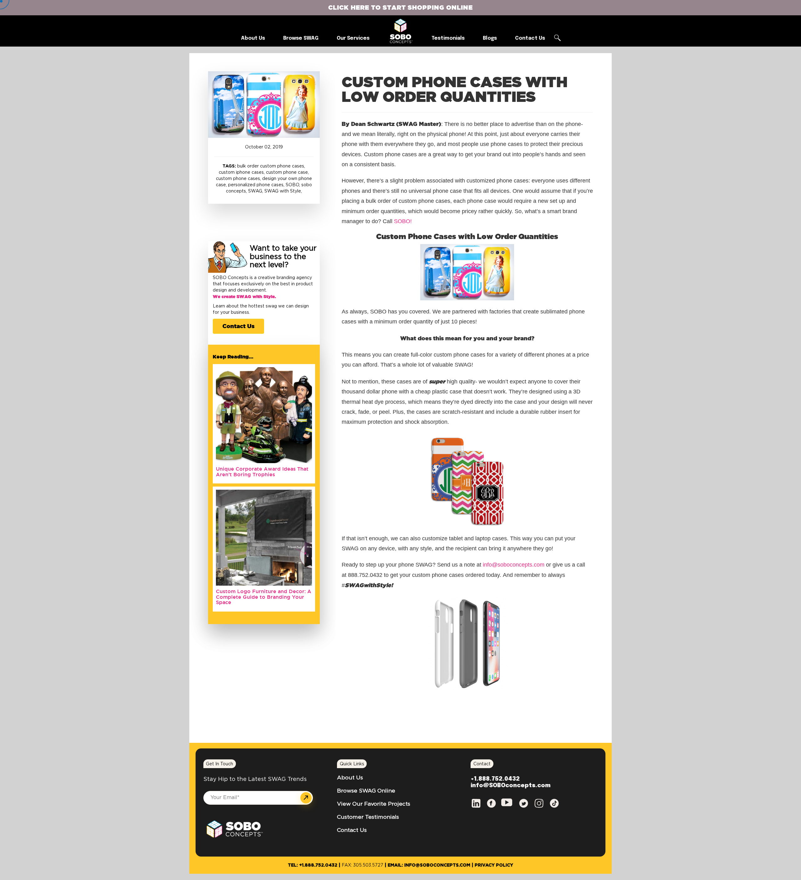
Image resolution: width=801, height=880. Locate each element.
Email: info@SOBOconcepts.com (429, 865)
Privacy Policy (494, 865)
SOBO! (403, 221)
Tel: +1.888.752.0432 (312, 865)
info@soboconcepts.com (513, 565)
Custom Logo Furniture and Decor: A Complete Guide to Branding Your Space (263, 596)
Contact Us (238, 326)
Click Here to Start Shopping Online (400, 7)
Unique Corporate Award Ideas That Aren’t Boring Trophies (262, 471)
